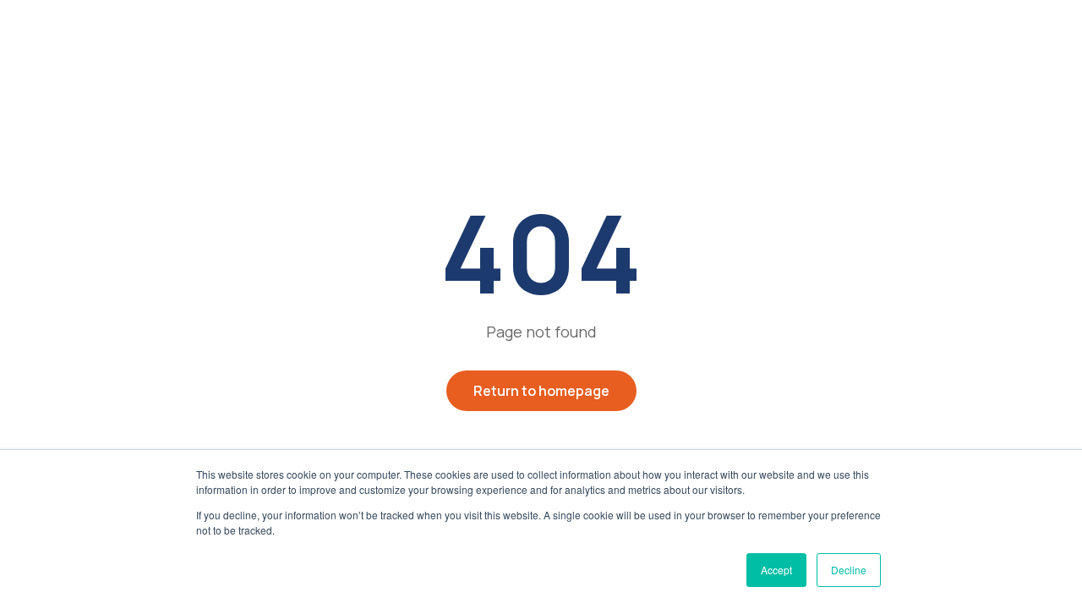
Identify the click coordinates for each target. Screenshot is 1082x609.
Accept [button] (776, 569)
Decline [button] (848, 569)
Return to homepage (541, 390)
